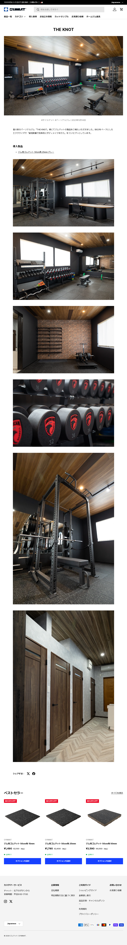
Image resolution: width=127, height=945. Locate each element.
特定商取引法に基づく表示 (63, 895)
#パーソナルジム (63, 120)
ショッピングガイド (88, 890)
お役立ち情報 (46, 16)
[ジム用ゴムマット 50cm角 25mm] (63, 817)
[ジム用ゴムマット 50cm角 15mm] (22, 817)
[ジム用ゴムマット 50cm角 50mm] (104, 817)
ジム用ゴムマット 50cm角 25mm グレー (36, 152)
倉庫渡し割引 (85, 895)
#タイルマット (48, 120)
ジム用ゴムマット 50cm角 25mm (60, 843)
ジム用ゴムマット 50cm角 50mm (101, 843)
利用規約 (83, 909)
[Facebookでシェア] (33, 773)
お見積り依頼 (77, 16)
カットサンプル (62, 16)
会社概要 (55, 890)
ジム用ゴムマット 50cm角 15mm (19, 843)
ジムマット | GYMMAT (18, 936)
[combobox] (69, 9)
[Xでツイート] (28, 773)
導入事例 (33, 16)
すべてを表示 (117, 793)
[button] (121, 9)
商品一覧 (8, 16)
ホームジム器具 (93, 16)
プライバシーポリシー (89, 914)
